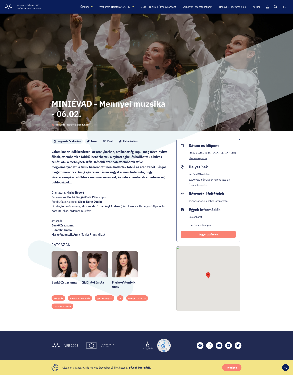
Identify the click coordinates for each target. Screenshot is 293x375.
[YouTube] (219, 345)
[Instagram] (209, 345)
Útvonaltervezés (198, 185)
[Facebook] (200, 345)
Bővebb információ (139, 367)
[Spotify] (228, 345)
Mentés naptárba (198, 158)
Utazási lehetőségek (200, 225)
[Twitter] (238, 345)
